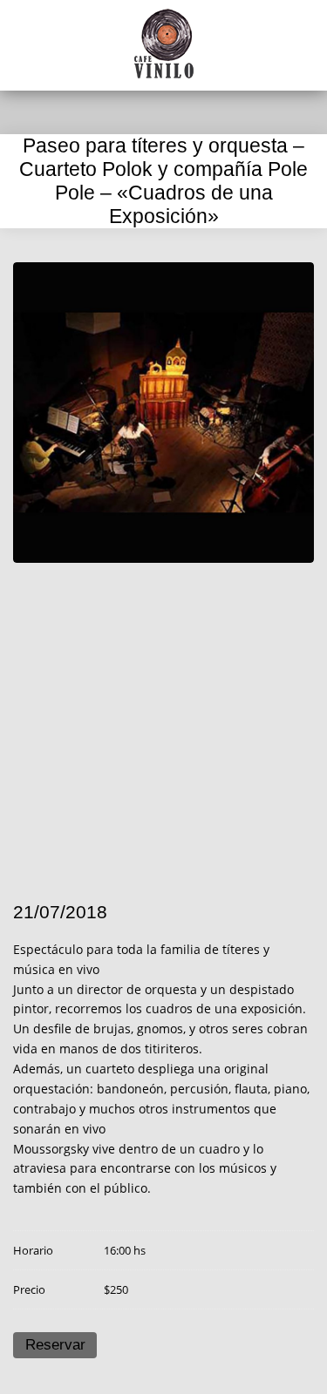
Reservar (55, 1344)
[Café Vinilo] (164, 43)
